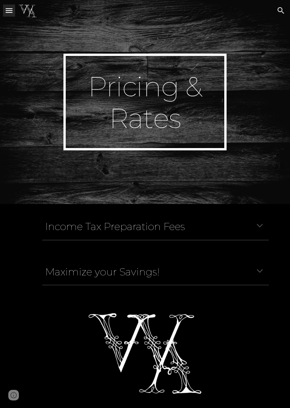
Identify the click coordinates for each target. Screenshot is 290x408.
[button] (9, 10)
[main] (144, 102)
